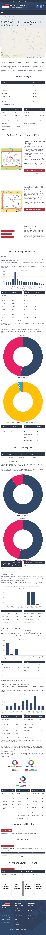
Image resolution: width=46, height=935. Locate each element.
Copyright (17, 929)
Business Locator (32, 908)
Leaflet (29, 57)
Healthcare (28, 62)
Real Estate (19, 62)
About (16, 922)
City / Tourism (31, 913)
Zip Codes (30, 905)
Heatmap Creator (6, 919)
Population (11, 62)
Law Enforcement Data (8, 231)
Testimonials (18, 924)
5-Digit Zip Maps (19, 908)
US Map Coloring (6, 917)
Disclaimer (23, 929)
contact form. (33, 239)
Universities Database (7, 237)
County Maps (18, 910)
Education (36, 62)
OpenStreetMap (34, 57)
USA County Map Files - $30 (34, 212)
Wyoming (7, 19)
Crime (43, 62)
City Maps (17, 913)
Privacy (11, 929)
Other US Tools (5, 922)
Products (3, 62)
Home (2, 19)
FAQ (16, 919)
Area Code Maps (19, 905)
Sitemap (11, 931)
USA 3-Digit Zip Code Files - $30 (34, 173)
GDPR (29, 929)
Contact (17, 917)
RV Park (30, 910)
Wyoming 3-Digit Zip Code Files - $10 (34, 170)
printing (37, 199)
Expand (22, 856)
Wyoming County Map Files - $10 (34, 209)
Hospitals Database (7, 234)
